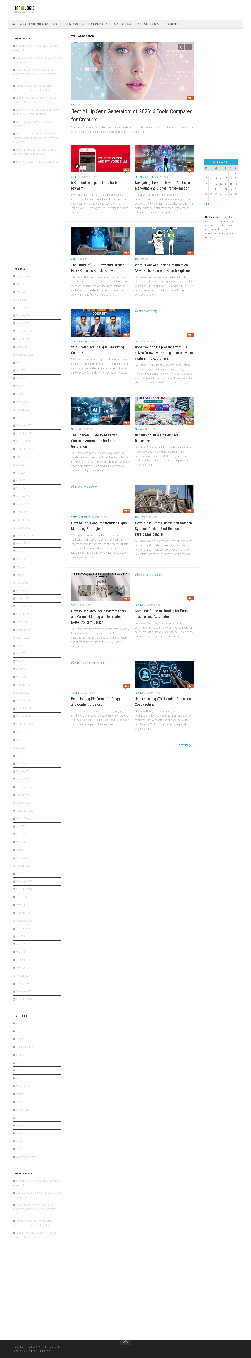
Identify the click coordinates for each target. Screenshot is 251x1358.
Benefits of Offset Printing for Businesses (37, 161)
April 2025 (21, 394)
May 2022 (20, 661)
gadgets (56, 24)
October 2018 (23, 928)
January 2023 (22, 598)
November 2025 (24, 339)
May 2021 (20, 755)
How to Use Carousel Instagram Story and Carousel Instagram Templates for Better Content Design (99, 616)
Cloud (19, 1031)
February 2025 (23, 409)
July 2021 (20, 739)
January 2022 (22, 692)
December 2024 (24, 425)
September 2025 (24, 354)
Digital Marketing (38, 24)
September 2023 (24, 535)
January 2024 (22, 504)
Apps (23, 24)
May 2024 (20, 472)
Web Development (153, 24)
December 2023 (24, 512)
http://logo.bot (211, 217)
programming (95, 24)
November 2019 (24, 889)
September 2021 (24, 724)
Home (14, 24)
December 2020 (24, 787)
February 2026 (23, 315)
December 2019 (24, 881)
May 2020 (20, 842)
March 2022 (22, 677)
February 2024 (23, 496)
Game (19, 1062)
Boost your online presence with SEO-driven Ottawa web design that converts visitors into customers (164, 353)
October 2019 (23, 897)
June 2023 (21, 559)
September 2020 (24, 810)
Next (188, 47)
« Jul (206, 204)
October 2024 (23, 441)
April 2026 (21, 299)
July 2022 (20, 645)
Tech (138, 24)
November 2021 (24, 708)
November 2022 (24, 614)
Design (138, 341)
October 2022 (23, 622)
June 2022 (21, 653)
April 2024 (21, 480)
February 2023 (23, 590)
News (19, 1101)
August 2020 (22, 818)
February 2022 (23, 684)
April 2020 (21, 850)
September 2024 (24, 449)
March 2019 (22, 905)
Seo (108, 24)
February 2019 (23, 912)
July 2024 (20, 464)
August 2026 (22, 276)
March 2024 (22, 488)
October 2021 (23, 716)
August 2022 (22, 637)
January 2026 (22, 323)
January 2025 (22, 417)
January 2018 (22, 983)
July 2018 (20, 936)
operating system (74, 24)
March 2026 (22, 307)
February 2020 (23, 865)
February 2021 (23, 771)
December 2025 (24, 331)
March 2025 (22, 401)
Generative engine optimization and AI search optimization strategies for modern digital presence (34, 74)
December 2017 (24, 991)
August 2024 (22, 456)
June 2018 (21, 944)
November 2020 (24, 794)
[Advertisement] (38, 218)
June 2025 (21, 378)
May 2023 (20, 567)
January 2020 (22, 873)
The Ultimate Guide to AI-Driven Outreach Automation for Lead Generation (94, 441)
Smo (116, 24)
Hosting (139, 605)
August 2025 (22, 362)
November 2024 (24, 433)
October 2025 (23, 346)
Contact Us (173, 24)
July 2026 (20, 284)
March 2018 (22, 967)
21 (226, 189)
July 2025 (20, 370)
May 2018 (20, 952)
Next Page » (186, 745)
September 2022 (24, 629)
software (126, 24)
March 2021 (22, 763)
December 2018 (24, 920)
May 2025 (20, 386)
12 (216, 183)
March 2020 (22, 857)
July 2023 (20, 551)
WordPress (31, 1350)
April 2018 (21, 960)
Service (20, 1125)
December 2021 (24, 700)
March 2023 (22, 582)
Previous (181, 47)
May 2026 (20, 291)
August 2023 (22, 543)
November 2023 (24, 519)
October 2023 (23, 527)
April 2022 (21, 669)
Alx (50, 1350)
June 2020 (21, 834)
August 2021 (22, 732)
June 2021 (21, 747)
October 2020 (23, 802)
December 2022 (24, 606)
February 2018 (23, 975)
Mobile (19, 1094)
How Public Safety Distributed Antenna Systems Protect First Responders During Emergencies (163, 528)
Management (22, 1086)
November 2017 (24, 999)
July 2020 (20, 826)
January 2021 (22, 779)
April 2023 (21, 574)
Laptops (20, 1078)
